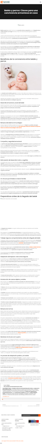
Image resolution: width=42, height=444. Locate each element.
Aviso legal (4, 440)
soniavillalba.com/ (6, 396)
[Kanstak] (5, 2)
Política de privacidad (10, 440)
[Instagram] (30, 421)
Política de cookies (19, 440)
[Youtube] (37, 421)
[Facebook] (32, 421)
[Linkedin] (2, 399)
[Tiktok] (35, 421)
